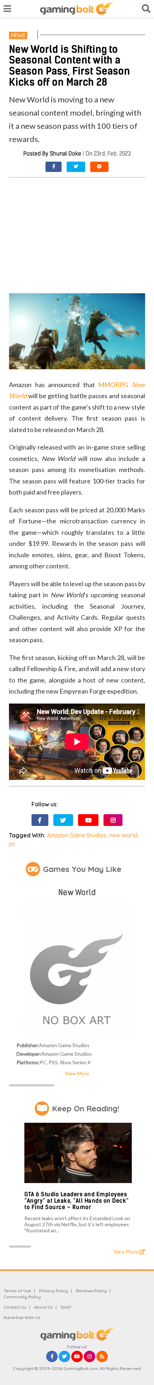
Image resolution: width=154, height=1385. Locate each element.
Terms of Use (17, 1290)
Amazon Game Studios (76, 835)
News (18, 35)
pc (12, 843)
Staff (66, 1307)
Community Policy (22, 1296)
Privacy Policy (53, 1290)
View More (77, 1073)
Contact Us (15, 1307)
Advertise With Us (22, 1317)
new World (123, 835)
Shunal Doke (65, 153)
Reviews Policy (91, 1290)
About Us (43, 1307)
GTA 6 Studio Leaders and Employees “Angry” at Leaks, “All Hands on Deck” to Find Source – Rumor (76, 1200)
